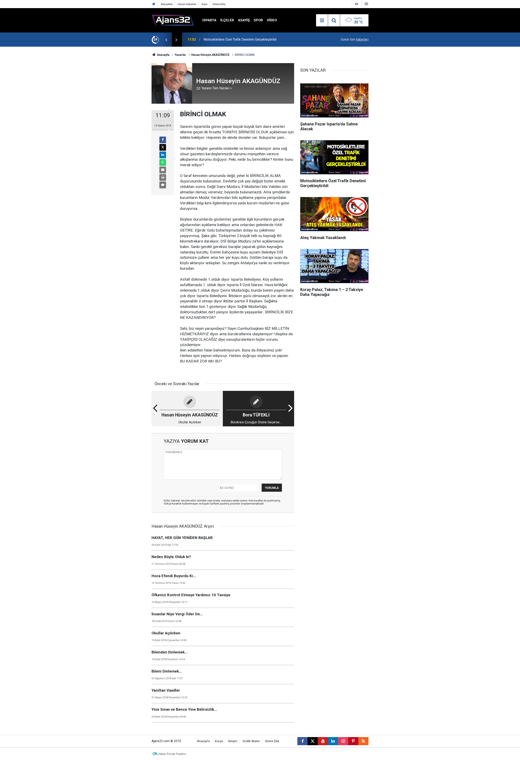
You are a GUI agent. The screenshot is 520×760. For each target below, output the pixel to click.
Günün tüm (354, 39)
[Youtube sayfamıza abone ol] (323, 741)
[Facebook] (162, 140)
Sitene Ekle (218, 4)
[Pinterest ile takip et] (353, 741)
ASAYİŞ (244, 20)
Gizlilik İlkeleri (251, 741)
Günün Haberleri (187, 4)
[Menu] (322, 20)
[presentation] (166, 39)
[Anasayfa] (154, 4)
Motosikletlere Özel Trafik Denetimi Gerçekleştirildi (240, 39)
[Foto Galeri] (366, 4)
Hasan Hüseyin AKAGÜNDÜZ (210, 54)
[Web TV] (356, 4)
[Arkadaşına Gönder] (162, 170)
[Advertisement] (132, 107)
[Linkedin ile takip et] (333, 741)
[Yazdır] (162, 177)
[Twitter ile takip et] (313, 741)
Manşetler (167, 4)
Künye (219, 741)
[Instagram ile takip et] (343, 741)
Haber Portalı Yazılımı (172, 754)
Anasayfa (162, 54)
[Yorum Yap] (162, 185)
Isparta (209, 20)
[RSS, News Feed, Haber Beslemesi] (363, 741)
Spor (258, 20)
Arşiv (204, 4)
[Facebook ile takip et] (302, 741)
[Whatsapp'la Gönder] (162, 162)
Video (272, 20)
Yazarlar (180, 54)
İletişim (232, 741)
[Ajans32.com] (173, 20)
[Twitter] (162, 147)
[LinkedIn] (162, 155)
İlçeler (227, 20)
